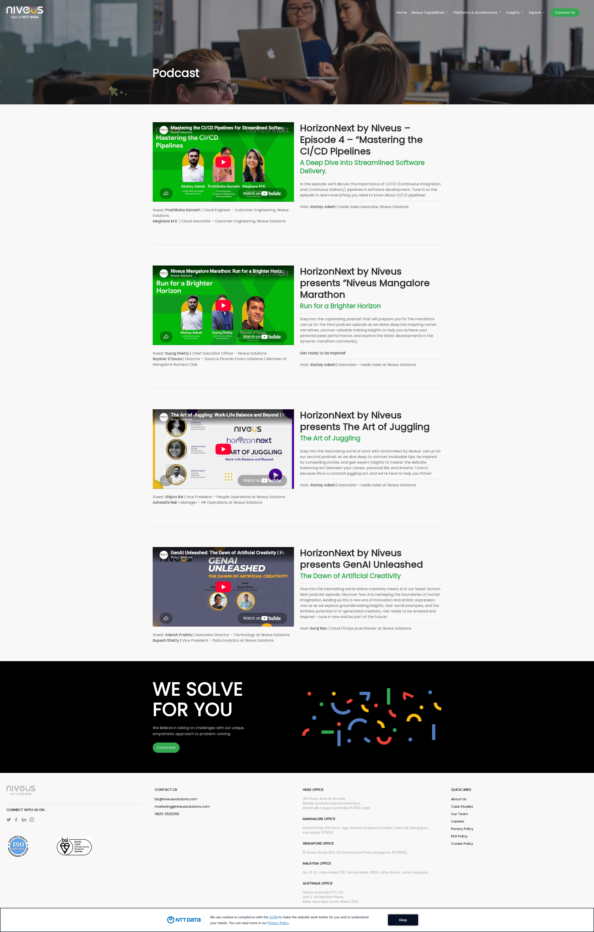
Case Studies (462, 806)
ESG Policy (459, 836)
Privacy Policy (462, 828)
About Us (458, 799)
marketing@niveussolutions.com (182, 806)
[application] (297, 920)
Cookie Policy (462, 843)
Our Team (459, 814)
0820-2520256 (167, 814)
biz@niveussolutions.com (176, 799)
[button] (166, 748)
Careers (457, 821)
